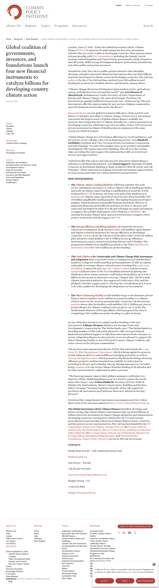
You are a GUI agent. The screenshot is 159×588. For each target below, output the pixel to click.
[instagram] (135, 532)
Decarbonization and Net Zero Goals (21, 165)
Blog (10, 581)
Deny (124, 581)
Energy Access (68, 553)
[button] (154, 564)
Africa (36, 531)
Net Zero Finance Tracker (19, 564)
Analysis (87, 235)
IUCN (117, 217)
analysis (75, 271)
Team (8, 533)
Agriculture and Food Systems (74, 533)
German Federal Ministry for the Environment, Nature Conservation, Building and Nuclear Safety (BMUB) (109, 429)
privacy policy (131, 572)
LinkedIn (9, 131)
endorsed (73, 80)
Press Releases (12, 576)
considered (81, 367)
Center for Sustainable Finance (102, 538)
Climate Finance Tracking (16, 143)
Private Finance (12, 180)
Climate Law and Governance (74, 543)
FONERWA (134, 211)
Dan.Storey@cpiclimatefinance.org (87, 474)
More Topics (67, 578)
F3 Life (89, 193)
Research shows (77, 112)
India (36, 536)
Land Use (66, 566)
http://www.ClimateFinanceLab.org (129, 402)
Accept (104, 581)
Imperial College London (115, 268)
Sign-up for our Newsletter (135, 526)
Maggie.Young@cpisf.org (82, 492)
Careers (9, 536)
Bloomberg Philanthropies (100, 435)
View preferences (145, 581)
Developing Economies (15, 153)
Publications (11, 579)
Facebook (10, 126)
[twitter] (119, 532)
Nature (65, 568)
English (119, 5)
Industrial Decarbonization (73, 561)
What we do (11, 531)
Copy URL (10, 133)
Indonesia (38, 538)
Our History (11, 543)
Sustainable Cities (69, 576)
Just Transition (68, 563)
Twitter (9, 128)
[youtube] (129, 532)
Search (148, 26)
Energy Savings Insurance (82, 358)
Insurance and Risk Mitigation (18, 175)
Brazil (36, 533)
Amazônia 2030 (96, 531)
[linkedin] (123, 532)
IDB (115, 229)
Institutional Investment (16, 172)
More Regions (39, 541)
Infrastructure (67, 558)
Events (9, 566)
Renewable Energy (69, 573)
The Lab (82, 50)
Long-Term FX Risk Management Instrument (108, 351)
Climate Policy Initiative (95, 438)
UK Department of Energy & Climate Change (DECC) (109, 425)
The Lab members (102, 56)
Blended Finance (68, 536)
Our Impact (11, 541)
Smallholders (11, 182)
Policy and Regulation (15, 177)
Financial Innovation (14, 170)
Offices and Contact (14, 538)
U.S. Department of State (102, 432)
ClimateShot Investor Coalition (103, 548)
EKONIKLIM (95, 556)
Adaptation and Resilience (16, 162)
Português (148, 5)
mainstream (77, 196)
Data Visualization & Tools (17, 551)
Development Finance (15, 167)
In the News (11, 574)
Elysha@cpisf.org (77, 456)
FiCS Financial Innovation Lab (102, 558)
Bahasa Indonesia (133, 5)
